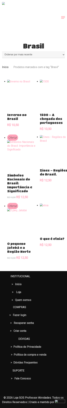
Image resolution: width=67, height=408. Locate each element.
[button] (63, 17)
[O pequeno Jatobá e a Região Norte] (22, 224)
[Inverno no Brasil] (22, 95)
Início (5, 67)
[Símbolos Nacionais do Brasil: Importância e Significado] (22, 155)
